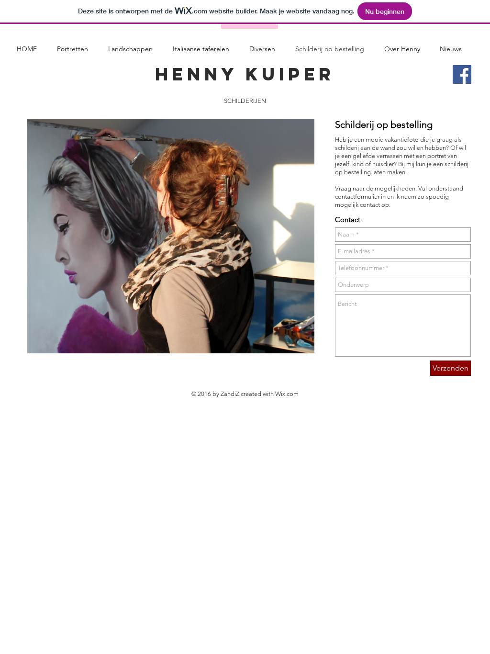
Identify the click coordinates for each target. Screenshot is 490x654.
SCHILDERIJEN (245, 100)
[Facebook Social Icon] (462, 74)
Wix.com (287, 393)
